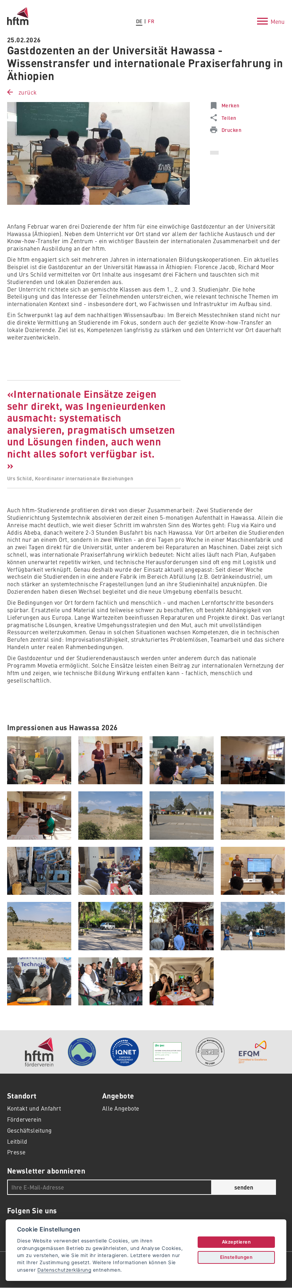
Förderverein (24, 1119)
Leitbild (17, 1141)
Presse (16, 1152)
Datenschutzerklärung (64, 1270)
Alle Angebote (120, 1108)
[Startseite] (17, 11)
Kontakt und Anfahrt (34, 1108)
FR (151, 21)
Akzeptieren (236, 1242)
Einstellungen (236, 1257)
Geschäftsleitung (29, 1130)
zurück (28, 92)
